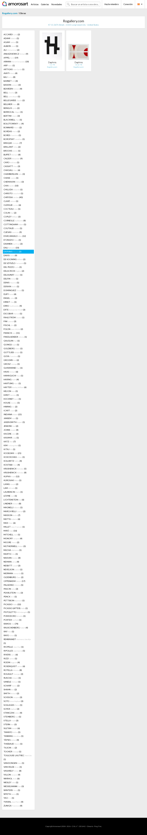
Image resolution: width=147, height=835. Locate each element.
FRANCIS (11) (12, 333)
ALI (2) (11, 50)
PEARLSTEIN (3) (13, 592)
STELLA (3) (11, 720)
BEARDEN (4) (13, 88)
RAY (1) (9, 631)
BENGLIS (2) (12, 108)
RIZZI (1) (10, 658)
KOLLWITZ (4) (13, 461)
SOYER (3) (11, 709)
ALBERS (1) (11, 46)
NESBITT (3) (12, 565)
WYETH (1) (11, 794)
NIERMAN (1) (13, 573)
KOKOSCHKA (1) (14, 457)
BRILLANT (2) (12, 147)
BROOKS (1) (12, 150)
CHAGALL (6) (12, 170)
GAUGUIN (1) (12, 340)
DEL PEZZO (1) (13, 267)
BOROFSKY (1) (14, 139)
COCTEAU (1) (12, 209)
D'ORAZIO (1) (12, 240)
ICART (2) (10, 410)
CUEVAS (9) (13, 232)
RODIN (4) (12, 662)
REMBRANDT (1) (17, 641)
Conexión (128, 4)
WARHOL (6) (12, 778)
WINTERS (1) (12, 790)
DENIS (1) (11, 282)
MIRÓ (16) (10, 530)
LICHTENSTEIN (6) (14, 499)
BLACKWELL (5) (13, 119)
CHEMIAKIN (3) (14, 181)
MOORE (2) (11, 542)
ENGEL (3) (10, 298)
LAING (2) (11, 484)
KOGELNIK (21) (12, 453)
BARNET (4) (11, 81)
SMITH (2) (11, 693)
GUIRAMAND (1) (13, 368)
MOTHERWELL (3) (15, 546)
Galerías (45, 4)
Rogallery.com (9, 13)
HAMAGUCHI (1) (13, 375)
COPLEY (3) (12, 216)
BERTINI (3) (12, 116)
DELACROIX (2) (14, 271)
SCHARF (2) (12, 685)
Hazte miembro (111, 4)
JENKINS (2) (11, 426)
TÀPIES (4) (11, 740)
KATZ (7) (10, 441)
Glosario (90, 826)
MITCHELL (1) (12, 534)
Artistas (35, 4)
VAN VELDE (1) (13, 767)
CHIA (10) (11, 185)
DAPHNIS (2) (12, 251)
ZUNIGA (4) (13, 805)
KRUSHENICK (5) (15, 468)
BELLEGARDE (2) (14, 100)
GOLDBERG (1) (13, 348)
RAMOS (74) (11, 623)
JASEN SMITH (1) (14, 422)
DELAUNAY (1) (13, 275)
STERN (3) (10, 724)
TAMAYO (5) (12, 732)
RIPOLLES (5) (14, 650)
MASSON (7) (12, 515)
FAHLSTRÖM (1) (14, 317)
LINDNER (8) (12, 503)
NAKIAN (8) (12, 558)
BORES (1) (12, 135)
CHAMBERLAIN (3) (14, 174)
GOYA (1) (12, 356)
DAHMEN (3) (13, 244)
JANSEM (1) (11, 418)
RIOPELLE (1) (14, 647)
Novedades (56, 4)
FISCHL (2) (10, 325)
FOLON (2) (13, 329)
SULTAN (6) (12, 728)
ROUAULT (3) (13, 674)
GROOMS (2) (11, 360)
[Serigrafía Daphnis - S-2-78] (52, 47)
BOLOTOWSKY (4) (14, 123)
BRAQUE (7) (13, 143)
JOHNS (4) (11, 430)
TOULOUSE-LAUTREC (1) (18, 757)
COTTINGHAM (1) (15, 224)
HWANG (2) (10, 406)
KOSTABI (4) (12, 465)
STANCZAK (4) (13, 713)
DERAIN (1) (11, 286)
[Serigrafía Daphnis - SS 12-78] (78, 47)
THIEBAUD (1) (13, 744)
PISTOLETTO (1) (17, 612)
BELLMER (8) (11, 104)
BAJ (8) (9, 77)
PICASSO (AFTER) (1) (16, 608)
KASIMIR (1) (11, 437)
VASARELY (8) (12, 771)
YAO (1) (9, 798)
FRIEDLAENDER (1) (15, 337)
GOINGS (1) (11, 344)
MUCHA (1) (13, 550)
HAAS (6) (11, 371)
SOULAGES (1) (13, 705)
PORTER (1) (12, 620)
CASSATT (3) (12, 166)
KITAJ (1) (9, 449)
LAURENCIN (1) (13, 492)
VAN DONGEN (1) (14, 763)
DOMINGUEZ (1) (14, 290)
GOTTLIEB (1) (13, 352)
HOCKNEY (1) (12, 399)
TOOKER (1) (12, 751)
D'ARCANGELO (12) (15, 236)
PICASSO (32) (12, 604)
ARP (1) (9, 65)
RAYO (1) (10, 635)
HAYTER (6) (15, 387)
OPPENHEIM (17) (14, 581)
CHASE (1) (11, 178)
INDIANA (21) (13, 414)
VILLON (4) (12, 774)
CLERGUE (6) (12, 205)
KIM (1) (12, 445)
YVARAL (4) (13, 802)
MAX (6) (10, 523)
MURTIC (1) (11, 554)
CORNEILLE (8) (15, 220)
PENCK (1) (10, 596)
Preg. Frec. (98, 826)
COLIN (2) (10, 213)
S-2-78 (52, 65)
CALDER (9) (13, 158)
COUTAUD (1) (13, 228)
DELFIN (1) (11, 278)
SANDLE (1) (12, 681)
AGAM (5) (11, 42)
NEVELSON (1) (13, 569)
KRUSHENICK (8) (15, 472)
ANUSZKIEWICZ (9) (16, 54)
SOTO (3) (13, 701)
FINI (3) (10, 321)
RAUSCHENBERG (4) (16, 627)
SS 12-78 (78, 65)
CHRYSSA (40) (13, 197)
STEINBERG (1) (12, 716)
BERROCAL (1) (13, 112)
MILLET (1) (14, 527)
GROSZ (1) (12, 364)
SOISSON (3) (13, 697)
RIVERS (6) (11, 654)
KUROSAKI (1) (12, 480)
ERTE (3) (14, 309)
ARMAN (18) (16, 61)
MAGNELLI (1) (13, 507)
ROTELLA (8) (13, 670)
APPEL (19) (11, 57)
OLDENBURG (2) (13, 577)
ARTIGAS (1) (14, 69)
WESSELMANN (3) (14, 786)
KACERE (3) (11, 434)
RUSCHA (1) (12, 678)
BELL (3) (10, 92)
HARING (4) (11, 379)
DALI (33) (11, 247)
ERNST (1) (10, 302)
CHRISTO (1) (13, 193)
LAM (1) (10, 488)
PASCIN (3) (11, 589)
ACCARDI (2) (12, 34)
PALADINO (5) (13, 585)
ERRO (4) (13, 306)
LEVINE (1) (10, 496)
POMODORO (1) (15, 616)
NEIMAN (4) (11, 561)
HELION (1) (11, 391)
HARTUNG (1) (12, 383)
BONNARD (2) (13, 127)
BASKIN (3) (12, 85)
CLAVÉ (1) (11, 201)
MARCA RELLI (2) (14, 511)
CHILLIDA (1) (13, 189)
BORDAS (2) (12, 131)
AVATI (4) (10, 73)
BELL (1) (12, 96)
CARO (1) (11, 162)
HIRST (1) (11, 395)
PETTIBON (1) (14, 600)
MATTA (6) (12, 519)
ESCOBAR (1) (13, 313)
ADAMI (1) (11, 38)
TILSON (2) (10, 747)
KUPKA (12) (11, 476)
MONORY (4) (13, 538)
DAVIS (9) (10, 255)
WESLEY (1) (11, 782)
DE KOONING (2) (14, 259)
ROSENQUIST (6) (14, 666)
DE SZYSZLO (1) (15, 263)
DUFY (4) (10, 294)
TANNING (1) (13, 736)
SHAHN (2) (10, 689)
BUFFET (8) (12, 154)
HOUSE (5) (12, 402)
